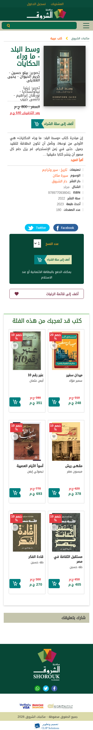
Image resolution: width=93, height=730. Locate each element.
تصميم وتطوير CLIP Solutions (50, 726)
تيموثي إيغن (35, 471)
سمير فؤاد (75, 380)
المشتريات (57, 4)
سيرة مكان (60, 175)
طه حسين (76, 567)
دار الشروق (59, 181)
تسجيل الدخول (36, 4)
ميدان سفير (74, 375)
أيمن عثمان (36, 380)
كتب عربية (56, 38)
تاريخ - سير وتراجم (54, 170)
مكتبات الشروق (80, 38)
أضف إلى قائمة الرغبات (62, 294)
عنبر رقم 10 (35, 375)
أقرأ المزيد (77, 160)
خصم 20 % (55, 336)
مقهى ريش (73, 466)
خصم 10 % (16, 336)
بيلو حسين (19, 72)
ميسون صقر (74, 471)
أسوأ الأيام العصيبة (30, 466)
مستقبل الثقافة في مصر (68, 559)
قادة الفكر (36, 557)
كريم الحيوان (30, 76)
